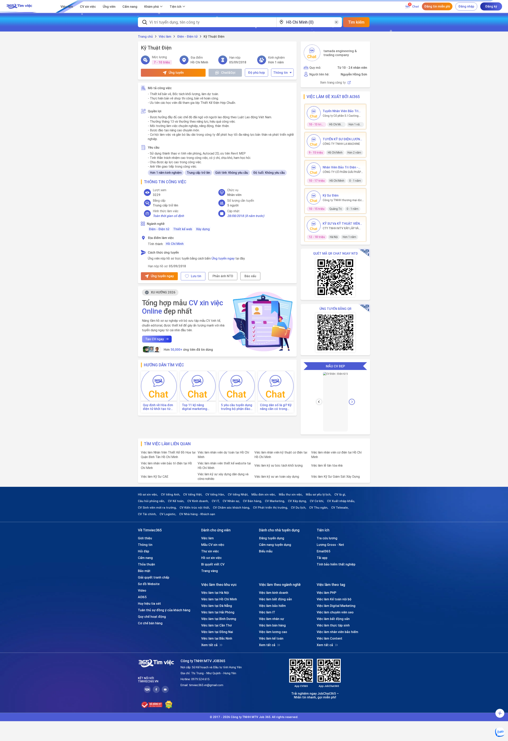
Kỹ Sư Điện (331, 195)
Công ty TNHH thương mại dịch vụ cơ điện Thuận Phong (343, 200)
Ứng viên (109, 7)
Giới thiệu (145, 538)
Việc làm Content (329, 638)
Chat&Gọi (228, 72)
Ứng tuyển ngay (223, 258)
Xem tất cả (209, 645)
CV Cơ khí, (317, 501)
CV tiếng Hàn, (215, 494)
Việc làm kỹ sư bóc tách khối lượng (278, 465)
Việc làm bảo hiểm (272, 605)
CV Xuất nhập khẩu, (341, 501)
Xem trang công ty (333, 82)
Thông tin (280, 72)
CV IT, (216, 501)
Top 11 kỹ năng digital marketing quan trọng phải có (196, 407)
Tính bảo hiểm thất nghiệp (336, 564)
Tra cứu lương (327, 538)
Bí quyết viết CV (212, 564)
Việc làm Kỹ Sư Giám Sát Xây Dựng (335, 476)
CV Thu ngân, (318, 507)
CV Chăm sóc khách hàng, (231, 507)
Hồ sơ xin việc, (148, 494)
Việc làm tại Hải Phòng (217, 612)
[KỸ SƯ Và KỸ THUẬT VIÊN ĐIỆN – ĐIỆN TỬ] (314, 226)
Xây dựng (203, 229)
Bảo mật (144, 571)
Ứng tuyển (176, 72)
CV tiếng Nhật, (238, 494)
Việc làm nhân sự (271, 619)
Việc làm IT (267, 612)
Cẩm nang (129, 7)
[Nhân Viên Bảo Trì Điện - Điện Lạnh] (314, 169)
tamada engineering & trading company (340, 53)
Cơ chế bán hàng (150, 623)
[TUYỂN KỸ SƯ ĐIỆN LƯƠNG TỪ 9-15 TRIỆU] (314, 141)
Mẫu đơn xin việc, (263, 494)
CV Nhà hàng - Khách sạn (197, 514)
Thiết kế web (182, 229)
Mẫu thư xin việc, (291, 494)
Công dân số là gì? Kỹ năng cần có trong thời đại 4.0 (276, 407)
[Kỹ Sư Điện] (314, 197)
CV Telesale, (340, 507)
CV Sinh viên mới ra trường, (157, 507)
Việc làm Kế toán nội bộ (334, 599)
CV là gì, (340, 494)
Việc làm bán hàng (272, 625)
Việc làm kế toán (271, 638)
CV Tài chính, (147, 514)
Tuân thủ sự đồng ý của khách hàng (164, 610)
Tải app (322, 558)
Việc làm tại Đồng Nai (217, 632)
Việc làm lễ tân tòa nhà (327, 465)
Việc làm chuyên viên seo (335, 612)
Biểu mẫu (265, 551)
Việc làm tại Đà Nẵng (216, 605)
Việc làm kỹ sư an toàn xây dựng (276, 476)
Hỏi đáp (143, 551)
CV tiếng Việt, (192, 494)
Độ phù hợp (256, 72)
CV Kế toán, (176, 501)
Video (142, 590)
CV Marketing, (275, 501)
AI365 (142, 597)
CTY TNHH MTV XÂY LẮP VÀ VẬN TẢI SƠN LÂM (341, 228)
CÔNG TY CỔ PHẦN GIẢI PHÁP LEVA (342, 172)
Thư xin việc (210, 551)
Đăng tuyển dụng (271, 538)
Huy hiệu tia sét (149, 603)
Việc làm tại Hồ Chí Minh (219, 599)
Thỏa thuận (146, 564)
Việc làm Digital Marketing (336, 605)
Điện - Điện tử (159, 229)
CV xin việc (88, 7)
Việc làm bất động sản (275, 599)
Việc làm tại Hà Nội (215, 592)
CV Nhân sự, (231, 501)
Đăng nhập (466, 6)
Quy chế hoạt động (152, 616)
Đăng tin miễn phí (437, 6)
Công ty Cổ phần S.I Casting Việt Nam (341, 115)
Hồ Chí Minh (175, 244)
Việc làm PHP (326, 592)
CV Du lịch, (298, 507)
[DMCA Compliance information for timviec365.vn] (168, 705)
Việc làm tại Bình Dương (218, 619)
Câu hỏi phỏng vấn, (151, 501)
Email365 (323, 551)
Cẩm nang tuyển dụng (275, 544)
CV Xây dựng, (297, 501)
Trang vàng (209, 571)
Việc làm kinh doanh (273, 592)
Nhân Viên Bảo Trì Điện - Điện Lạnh (340, 167)
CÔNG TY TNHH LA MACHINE (341, 144)
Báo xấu (250, 276)
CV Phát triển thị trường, (270, 507)
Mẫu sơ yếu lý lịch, (318, 494)
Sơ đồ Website (149, 584)
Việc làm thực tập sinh (333, 625)
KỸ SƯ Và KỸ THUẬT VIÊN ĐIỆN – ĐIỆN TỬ (341, 223)
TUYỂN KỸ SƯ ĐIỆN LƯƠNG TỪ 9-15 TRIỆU (342, 139)
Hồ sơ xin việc (211, 558)
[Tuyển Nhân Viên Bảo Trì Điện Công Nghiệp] (314, 113)
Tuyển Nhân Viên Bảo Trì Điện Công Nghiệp (340, 111)
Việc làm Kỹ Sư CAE (154, 476)
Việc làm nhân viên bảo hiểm (337, 632)
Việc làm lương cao (273, 632)
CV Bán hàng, (252, 501)
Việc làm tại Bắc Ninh (216, 638)
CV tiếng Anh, (170, 494)
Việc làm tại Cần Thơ (216, 625)
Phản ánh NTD (223, 276)
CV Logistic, (168, 514)
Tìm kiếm (356, 22)
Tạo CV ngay (154, 339)
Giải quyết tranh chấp (153, 577)
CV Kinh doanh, (198, 501)
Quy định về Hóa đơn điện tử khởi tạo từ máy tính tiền (158, 407)
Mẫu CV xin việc (212, 544)
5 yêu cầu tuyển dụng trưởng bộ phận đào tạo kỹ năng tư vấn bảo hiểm (236, 407)
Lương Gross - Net (330, 544)
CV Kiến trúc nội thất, (195, 507)
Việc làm (67, 7)
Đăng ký (491, 6)
